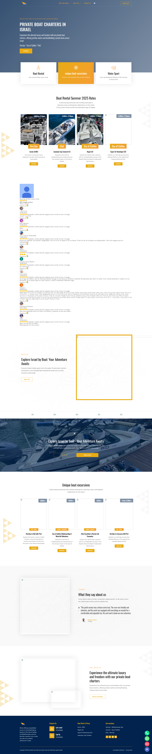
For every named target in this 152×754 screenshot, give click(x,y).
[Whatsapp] (147, 738)
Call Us (58, 734)
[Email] (147, 744)
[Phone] (147, 733)
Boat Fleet (76, 3)
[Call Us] (51, 735)
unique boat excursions (76, 73)
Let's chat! (59, 727)
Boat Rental (38, 73)
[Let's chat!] (51, 728)
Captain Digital (59, 750)
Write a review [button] (24, 204)
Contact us (87, 3)
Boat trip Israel (64, 3)
